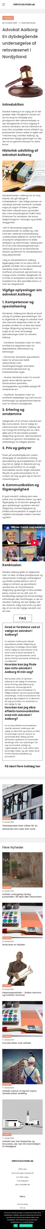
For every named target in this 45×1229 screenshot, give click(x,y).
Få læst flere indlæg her (22, 766)
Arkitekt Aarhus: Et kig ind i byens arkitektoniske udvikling (19, 1092)
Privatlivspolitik (26, 1226)
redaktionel (8, 18)
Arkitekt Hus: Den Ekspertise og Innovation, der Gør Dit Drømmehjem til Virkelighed (21, 1144)
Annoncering (22, 1204)
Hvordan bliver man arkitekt (16, 1043)
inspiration (6, 819)
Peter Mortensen (29, 23)
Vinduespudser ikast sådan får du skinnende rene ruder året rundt (19, 827)
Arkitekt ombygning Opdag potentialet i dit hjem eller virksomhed (22, 895)
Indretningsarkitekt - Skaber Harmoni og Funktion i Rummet (21, 993)
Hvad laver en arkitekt (13, 944)
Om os (22, 1208)
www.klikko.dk (24, 1184)
